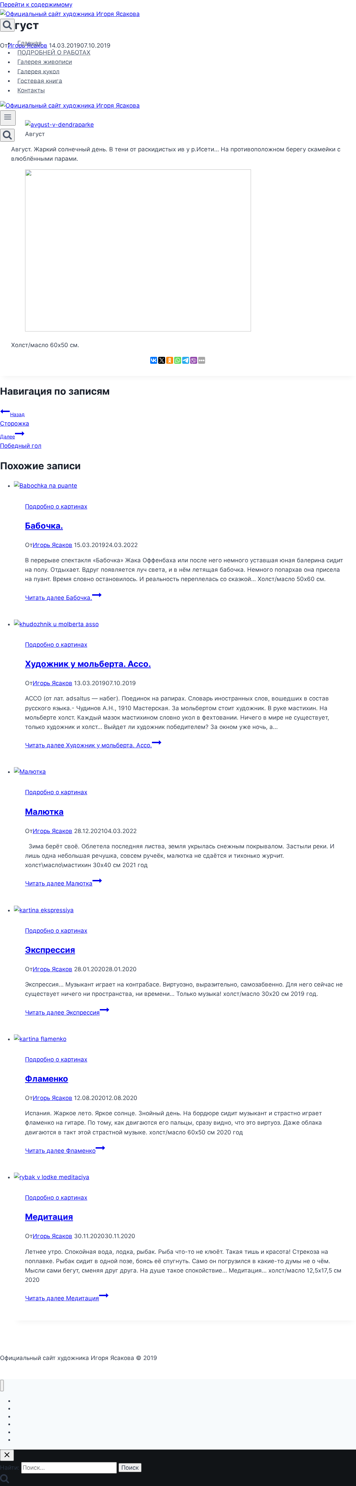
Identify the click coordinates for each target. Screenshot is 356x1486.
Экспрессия (50, 950)
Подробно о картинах (56, 506)
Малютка (44, 812)
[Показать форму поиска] (7, 25)
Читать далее (58, 597)
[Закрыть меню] (2, 1385)
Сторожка (14, 419)
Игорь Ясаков (52, 544)
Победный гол (20, 441)
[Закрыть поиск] (7, 1455)
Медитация (49, 1217)
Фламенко (46, 1079)
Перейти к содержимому (36, 4)
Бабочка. (44, 526)
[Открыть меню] (8, 118)
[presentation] (185, 485)
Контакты (31, 90)
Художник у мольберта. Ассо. (88, 664)
